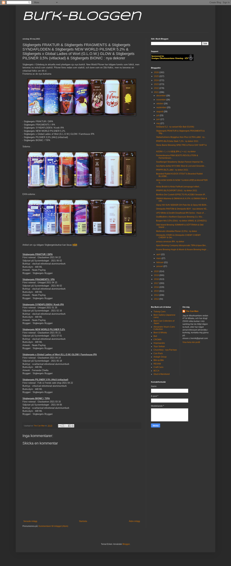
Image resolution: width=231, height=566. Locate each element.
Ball (155, 336)
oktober (160, 103)
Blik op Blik (159, 360)
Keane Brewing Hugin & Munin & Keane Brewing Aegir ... (182, 249)
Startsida (83, 521)
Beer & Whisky (160, 332)
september (161, 107)
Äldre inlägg (134, 521)
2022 (156, 88)
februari (160, 262)
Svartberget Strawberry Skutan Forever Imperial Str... (180, 162)
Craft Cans (158, 367)
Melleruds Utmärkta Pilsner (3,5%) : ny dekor (176, 231)
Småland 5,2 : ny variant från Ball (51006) (175, 127)
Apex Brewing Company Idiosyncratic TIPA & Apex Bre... (181, 245)
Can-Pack (158, 353)
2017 (156, 283)
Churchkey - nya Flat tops (165, 350)
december (161, 95)
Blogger (126, 544)
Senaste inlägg (30, 521)
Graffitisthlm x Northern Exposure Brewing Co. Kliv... (179, 217)
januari (159, 266)
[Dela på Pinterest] (72, 426)
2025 (156, 76)
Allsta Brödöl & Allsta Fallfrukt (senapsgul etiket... (178, 186)
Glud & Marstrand (162, 374)
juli (158, 115)
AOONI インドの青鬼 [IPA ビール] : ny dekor (176, 151)
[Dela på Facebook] (69, 426)
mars (158, 258)
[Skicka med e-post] (59, 426)
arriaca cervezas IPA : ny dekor (170, 241)
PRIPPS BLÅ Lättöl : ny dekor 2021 (172, 170)
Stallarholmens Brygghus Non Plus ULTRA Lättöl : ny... (181, 137)
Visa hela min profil (191, 342)
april (158, 254)
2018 (156, 279)
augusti (160, 111)
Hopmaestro (159, 343)
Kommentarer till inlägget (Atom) (53, 526)
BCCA (156, 371)
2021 (156, 92)
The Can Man (192, 311)
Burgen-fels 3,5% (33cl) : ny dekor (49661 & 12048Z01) (181, 221)
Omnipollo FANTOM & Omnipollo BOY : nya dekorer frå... (182, 209)
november (161, 99)
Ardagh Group (160, 357)
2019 (156, 275)
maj (158, 123)
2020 (156, 271)
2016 (156, 287)
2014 (156, 295)
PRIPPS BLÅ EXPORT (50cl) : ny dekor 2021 (176, 190)
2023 (156, 84)
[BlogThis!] (63, 426)
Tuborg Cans (160, 311)
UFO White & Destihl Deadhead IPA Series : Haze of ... (181, 213)
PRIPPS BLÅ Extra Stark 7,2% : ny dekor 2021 (177, 141)
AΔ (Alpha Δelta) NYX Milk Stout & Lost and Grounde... (181, 166)
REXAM (157, 364)
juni (158, 119)
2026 (156, 72)
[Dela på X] (66, 426)
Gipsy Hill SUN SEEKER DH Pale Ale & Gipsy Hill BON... (182, 205)
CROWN (157, 339)
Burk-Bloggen (81, 16)
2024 (156, 80)
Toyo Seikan (159, 346)
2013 (156, 299)
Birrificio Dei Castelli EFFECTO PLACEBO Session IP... (181, 194)
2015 (156, 291)
